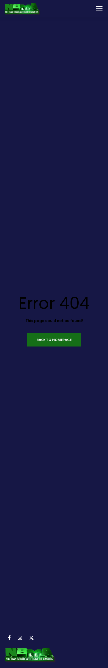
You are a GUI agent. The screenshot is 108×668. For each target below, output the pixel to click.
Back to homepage (54, 339)
